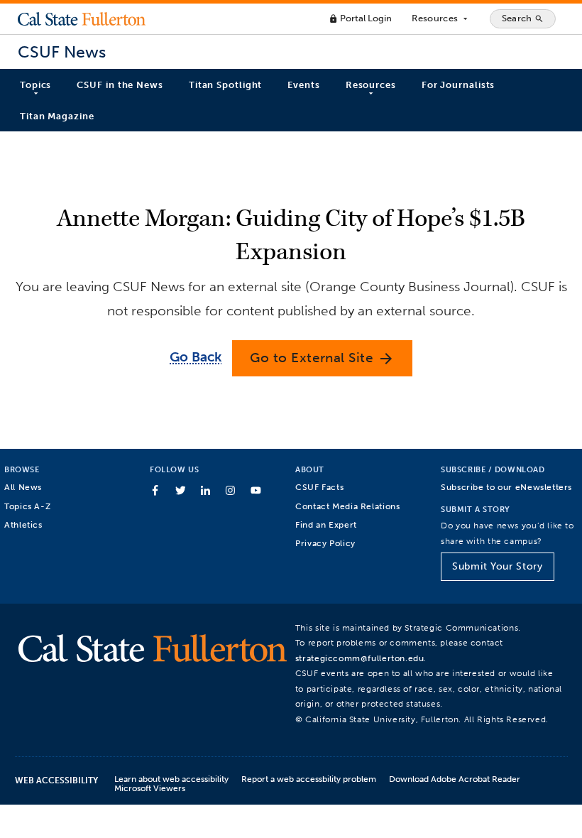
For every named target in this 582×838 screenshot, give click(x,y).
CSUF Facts (319, 486)
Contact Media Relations (347, 506)
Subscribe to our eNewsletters (506, 486)
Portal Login (360, 18)
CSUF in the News (120, 85)
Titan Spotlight (226, 85)
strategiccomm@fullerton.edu (359, 658)
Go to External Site (322, 358)
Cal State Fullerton (82, 18)
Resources (440, 18)
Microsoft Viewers (149, 788)
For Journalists (458, 85)
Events (303, 85)
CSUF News (62, 52)
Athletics (23, 524)
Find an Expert (326, 524)
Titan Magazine (57, 116)
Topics (35, 85)
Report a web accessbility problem (308, 778)
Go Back (195, 357)
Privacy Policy (325, 543)
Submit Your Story (497, 566)
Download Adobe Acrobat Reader (454, 778)
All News (23, 486)
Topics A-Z (27, 506)
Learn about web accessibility (171, 778)
